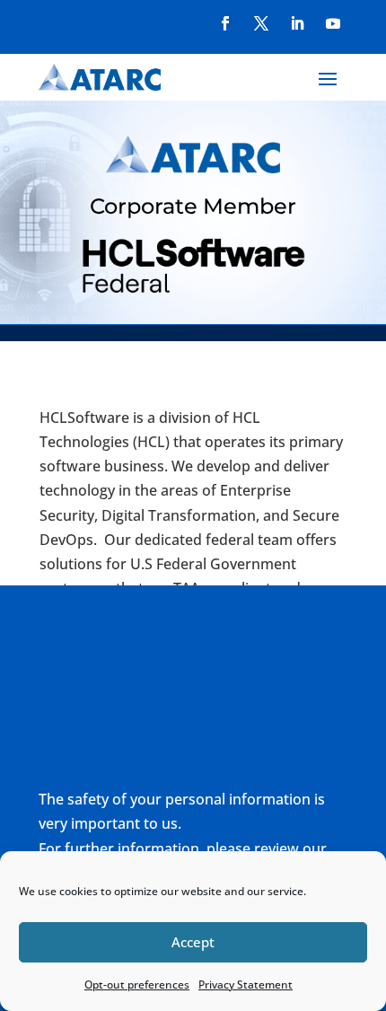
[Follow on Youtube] (333, 23)
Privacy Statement (245, 984)
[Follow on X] (261, 23)
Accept (193, 942)
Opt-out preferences (136, 984)
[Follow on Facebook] (225, 23)
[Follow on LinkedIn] (297, 23)
